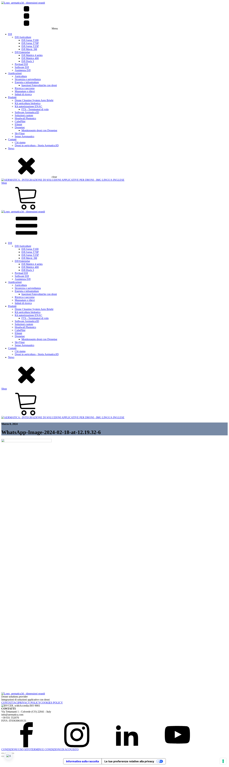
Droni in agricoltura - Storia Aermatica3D (37, 145)
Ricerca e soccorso (25, 88)
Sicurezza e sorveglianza (28, 79)
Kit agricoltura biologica (27, 103)
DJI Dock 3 (27, 61)
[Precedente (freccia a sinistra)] (2, 756)
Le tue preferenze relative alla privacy (129, 761)
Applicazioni (15, 73)
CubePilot (20, 121)
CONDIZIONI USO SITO (15, 749)
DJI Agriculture (23, 37)
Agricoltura (21, 76)
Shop (4, 182)
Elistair (18, 124)
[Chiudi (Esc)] (12, 753)
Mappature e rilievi (25, 91)
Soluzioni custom (24, 115)
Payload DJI (21, 64)
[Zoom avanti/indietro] (2, 753)
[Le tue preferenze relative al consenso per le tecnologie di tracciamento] (223, 761)
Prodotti (12, 97)
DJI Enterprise (22, 52)
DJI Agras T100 (30, 40)
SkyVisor (20, 133)
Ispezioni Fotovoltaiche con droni (39, 85)
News (11, 148)
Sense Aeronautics (24, 136)
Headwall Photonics (25, 118)
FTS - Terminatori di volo (35, 109)
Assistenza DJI (23, 70)
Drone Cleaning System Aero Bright (34, 100)
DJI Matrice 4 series (32, 55)
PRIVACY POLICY (29, 702)
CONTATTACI (9, 702)
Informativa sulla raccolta (82, 761)
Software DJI (22, 67)
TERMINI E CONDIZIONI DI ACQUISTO (54, 749)
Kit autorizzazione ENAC (28, 106)
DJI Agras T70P (30, 43)
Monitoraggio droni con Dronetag (39, 130)
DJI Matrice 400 (30, 58)
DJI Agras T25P (30, 46)
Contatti (12, 139)
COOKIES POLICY (51, 702)
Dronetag (20, 127)
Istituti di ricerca (23, 94)
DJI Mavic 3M (29, 49)
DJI (10, 34)
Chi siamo (20, 142)
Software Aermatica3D (27, 112)
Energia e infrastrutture (27, 82)
